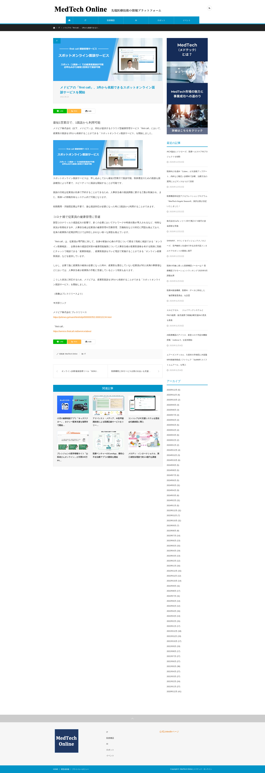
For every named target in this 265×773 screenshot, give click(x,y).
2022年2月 (171, 621)
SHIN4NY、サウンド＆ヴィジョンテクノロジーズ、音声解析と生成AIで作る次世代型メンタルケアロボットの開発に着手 (187, 246)
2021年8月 (171, 651)
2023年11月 (172, 515)
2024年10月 (172, 460)
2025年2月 (171, 440)
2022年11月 (172, 576)
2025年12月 (172, 390)
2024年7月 (171, 475)
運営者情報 (65, 769)
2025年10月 (172, 400)
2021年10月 (172, 641)
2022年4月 (171, 611)
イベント (186, 20)
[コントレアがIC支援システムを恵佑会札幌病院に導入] (144, 405)
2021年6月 (171, 661)
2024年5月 (171, 485)
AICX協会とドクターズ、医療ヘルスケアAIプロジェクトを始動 (187, 154)
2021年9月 (171, 646)
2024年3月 (171, 495)
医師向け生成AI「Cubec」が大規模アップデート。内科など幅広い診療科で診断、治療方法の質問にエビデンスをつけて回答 (187, 176)
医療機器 (111, 20)
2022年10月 (172, 581)
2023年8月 (171, 531)
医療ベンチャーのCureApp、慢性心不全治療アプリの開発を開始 (108, 455)
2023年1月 (171, 566)
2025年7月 (171, 415)
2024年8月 (171, 470)
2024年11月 (172, 455)
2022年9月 (171, 586)
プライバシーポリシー (80, 769)
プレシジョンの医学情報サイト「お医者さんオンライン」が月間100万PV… (72, 457)
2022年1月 (171, 626)
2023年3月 (171, 556)
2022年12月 (172, 571)
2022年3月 (171, 616)
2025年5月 (171, 425)
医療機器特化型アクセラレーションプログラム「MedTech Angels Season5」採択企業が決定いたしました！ (187, 201)
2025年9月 (171, 405)
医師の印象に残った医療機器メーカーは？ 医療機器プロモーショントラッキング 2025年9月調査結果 (187, 270)
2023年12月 (172, 510)
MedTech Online (71, 354)
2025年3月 (171, 435)
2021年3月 (171, 676)
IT (85, 20)
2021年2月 (171, 681)
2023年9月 (171, 525)
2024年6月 (171, 480)
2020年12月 (172, 691)
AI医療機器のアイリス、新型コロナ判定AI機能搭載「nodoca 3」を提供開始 (187, 337)
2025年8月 (171, 410)
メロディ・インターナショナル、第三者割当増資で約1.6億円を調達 (143, 455)
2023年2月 (171, 561)
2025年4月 (171, 430)
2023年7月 (171, 535)
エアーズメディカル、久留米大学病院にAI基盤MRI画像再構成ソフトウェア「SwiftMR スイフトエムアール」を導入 (187, 360)
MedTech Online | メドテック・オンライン (196, 769)
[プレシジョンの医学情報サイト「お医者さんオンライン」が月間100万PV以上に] (73, 440)
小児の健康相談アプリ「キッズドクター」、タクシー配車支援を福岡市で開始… (72, 421)
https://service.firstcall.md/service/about (72, 331)
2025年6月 (171, 420)
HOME (55, 769)
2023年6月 (171, 540)
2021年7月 (171, 656)
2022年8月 (171, 591)
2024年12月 (172, 450)
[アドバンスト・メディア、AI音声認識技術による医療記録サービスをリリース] (108, 405)
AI (136, 20)
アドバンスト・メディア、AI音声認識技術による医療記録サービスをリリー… (108, 421)
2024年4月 (171, 490)
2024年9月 (171, 465)
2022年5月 (171, 606)
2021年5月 (171, 666)
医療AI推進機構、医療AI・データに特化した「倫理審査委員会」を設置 (186, 292)
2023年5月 (171, 546)
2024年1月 (171, 505)
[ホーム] (69, 20)
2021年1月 (171, 686)
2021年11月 (172, 636)
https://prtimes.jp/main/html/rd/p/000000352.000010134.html (82, 317)
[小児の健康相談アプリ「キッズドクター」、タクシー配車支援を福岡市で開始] (73, 405)
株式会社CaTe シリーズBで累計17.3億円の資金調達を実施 (186, 223)
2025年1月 (171, 445)
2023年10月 (172, 520)
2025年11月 (172, 395)
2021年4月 (171, 671)
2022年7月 (171, 596)
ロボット (161, 20)
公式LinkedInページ (169, 731)
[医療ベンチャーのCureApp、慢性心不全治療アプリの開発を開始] (108, 440)
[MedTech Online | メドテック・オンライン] (108, 8)
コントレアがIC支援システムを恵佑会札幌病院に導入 (143, 420)
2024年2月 (171, 500)
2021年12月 (172, 631)
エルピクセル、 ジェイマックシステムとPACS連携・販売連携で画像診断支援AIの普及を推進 (186, 315)
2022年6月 (171, 601)
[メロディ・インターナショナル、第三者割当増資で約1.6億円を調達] (144, 440)
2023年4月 (171, 551)
